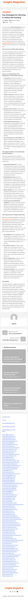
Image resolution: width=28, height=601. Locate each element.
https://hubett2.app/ (8, 219)
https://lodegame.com (8, 499)
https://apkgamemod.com (9, 509)
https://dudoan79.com (8, 478)
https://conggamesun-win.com (11, 473)
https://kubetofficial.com (9, 496)
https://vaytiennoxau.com (9, 569)
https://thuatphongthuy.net (10, 556)
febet (3, 431)
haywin (4, 420)
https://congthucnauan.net (10, 528)
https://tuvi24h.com (8, 567)
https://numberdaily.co (8, 546)
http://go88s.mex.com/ (8, 429)
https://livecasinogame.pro (10, 494)
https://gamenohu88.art (9, 488)
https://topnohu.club (8, 452)
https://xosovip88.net (8, 442)
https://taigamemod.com (9, 551)
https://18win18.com (8, 434)
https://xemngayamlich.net (10, 572)
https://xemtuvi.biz (7, 574)
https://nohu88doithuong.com (11, 454)
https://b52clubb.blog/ (8, 426)
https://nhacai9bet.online (9, 503)
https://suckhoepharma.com (10, 550)
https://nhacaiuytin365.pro (9, 468)
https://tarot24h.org (8, 553)
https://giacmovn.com (8, 532)
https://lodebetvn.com (8, 498)
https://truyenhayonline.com (10, 566)
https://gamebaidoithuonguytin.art (12, 483)
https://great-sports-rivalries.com (11, 535)
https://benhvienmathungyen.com (12, 519)
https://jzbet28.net (7, 493)
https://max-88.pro (7, 501)
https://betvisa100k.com (9, 520)
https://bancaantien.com (9, 451)
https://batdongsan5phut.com (11, 517)
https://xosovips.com (8, 472)
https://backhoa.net (8, 511)
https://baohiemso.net (8, 514)
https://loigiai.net (7, 543)
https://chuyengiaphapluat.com (11, 524)
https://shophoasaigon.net (9, 548)
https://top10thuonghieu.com (10, 563)
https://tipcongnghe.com (9, 561)
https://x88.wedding (8, 457)
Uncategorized (6, 12)
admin (6, 20)
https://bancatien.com (8, 459)
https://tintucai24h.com (9, 559)
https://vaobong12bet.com (9, 464)
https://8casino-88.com (8, 436)
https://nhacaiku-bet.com (9, 485)
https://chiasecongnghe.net (10, 522)
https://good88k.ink (7, 491)
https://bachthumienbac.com (10, 460)
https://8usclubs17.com (8, 438)
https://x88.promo (7, 470)
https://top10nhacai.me (9, 439)
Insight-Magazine (14, 2)
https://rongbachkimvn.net (10, 444)
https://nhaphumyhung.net (10, 545)
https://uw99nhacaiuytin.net (10, 467)
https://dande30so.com (8, 475)
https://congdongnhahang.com (11, 525)
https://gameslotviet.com (9, 490)
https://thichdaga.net (8, 446)
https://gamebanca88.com (9, 486)
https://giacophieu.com (9, 533)
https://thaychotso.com (9, 507)
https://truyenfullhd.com (9, 564)
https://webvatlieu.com (9, 571)
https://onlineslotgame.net (10, 441)
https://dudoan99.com (8, 481)
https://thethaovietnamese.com (11, 554)
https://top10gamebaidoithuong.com (13, 504)
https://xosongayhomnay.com (10, 462)
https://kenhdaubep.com (9, 538)
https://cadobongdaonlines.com (11, 465)
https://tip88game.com (8, 477)
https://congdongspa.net (9, 527)
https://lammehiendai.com (10, 541)
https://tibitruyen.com (8, 558)
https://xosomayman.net (9, 455)
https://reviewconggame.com (10, 447)
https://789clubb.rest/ (8, 423)
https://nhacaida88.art (8, 480)
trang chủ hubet (6, 43)
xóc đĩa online (6, 416)
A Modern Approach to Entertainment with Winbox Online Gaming (13, 359)
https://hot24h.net (7, 537)
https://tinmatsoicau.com (9, 449)
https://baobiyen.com (8, 512)
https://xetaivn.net (7, 576)
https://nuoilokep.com (8, 506)
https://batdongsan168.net (10, 515)
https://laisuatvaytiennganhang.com (12, 540)
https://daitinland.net (8, 530)
